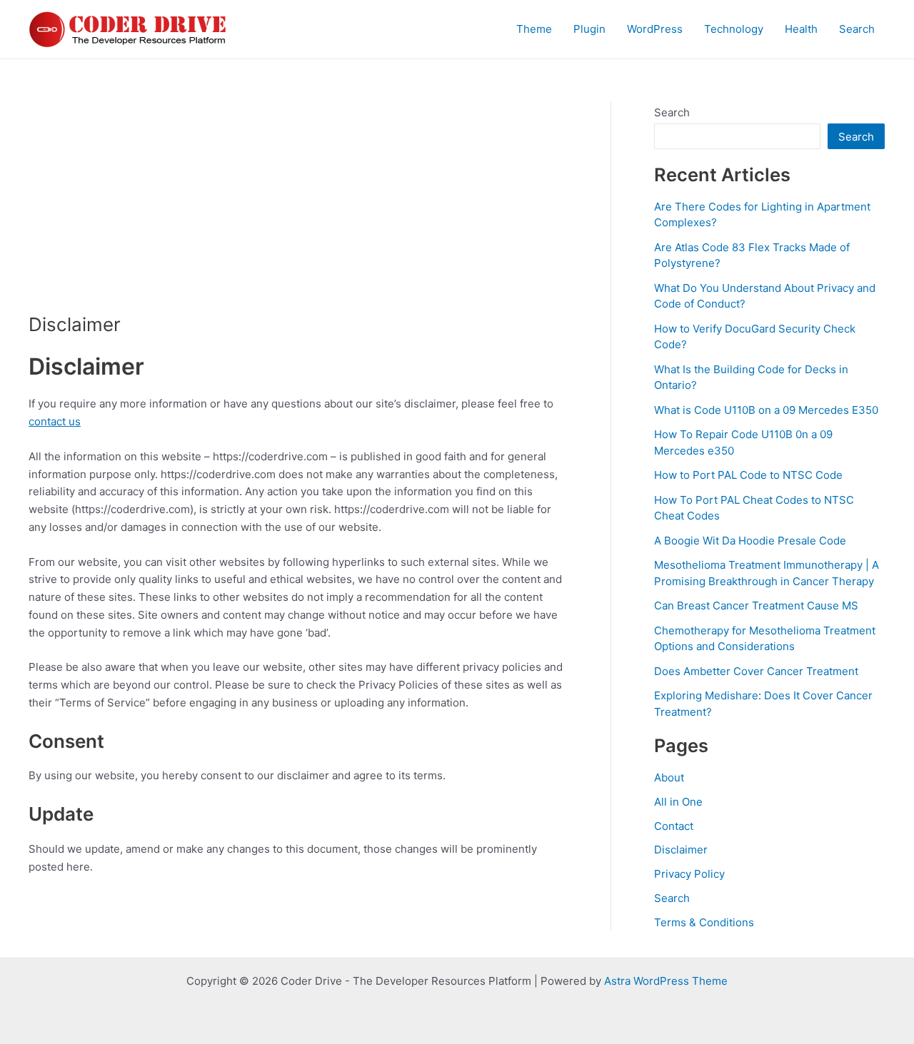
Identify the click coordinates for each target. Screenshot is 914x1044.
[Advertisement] (298, 208)
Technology (733, 29)
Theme (534, 29)
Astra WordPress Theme (666, 981)
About (669, 777)
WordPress (655, 29)
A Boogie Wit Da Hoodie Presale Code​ (750, 540)
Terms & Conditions (704, 922)
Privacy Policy (689, 874)
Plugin (589, 29)
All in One (678, 802)
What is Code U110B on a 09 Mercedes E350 (766, 410)
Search (857, 29)
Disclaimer (681, 849)
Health (801, 29)
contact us (55, 421)
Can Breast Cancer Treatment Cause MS (756, 605)
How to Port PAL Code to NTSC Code (748, 475)
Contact (673, 826)
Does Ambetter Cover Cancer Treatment (756, 671)
